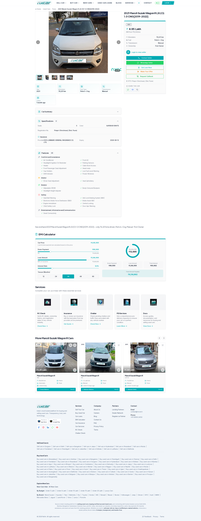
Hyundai (59, 495)
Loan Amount (42, 258)
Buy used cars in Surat (80, 469)
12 (43, 276)
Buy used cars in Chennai (130, 459)
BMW (157, 495)
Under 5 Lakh (50, 491)
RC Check (78, 430)
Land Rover (61, 497)
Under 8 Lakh (61, 491)
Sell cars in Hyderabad (106, 446)
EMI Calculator (80, 420)
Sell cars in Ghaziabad (123, 446)
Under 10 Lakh (73, 491)
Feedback (147, 516)
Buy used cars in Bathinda (68, 472)
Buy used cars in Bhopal (62, 464)
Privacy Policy (99, 426)
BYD (146, 495)
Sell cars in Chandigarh (62, 449)
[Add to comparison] (70, 345)
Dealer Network (117, 413)
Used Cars (46, 9)
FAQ (95, 423)
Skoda (117, 495)
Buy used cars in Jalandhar (46, 474)
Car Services (79, 426)
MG (97, 495)
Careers (96, 413)
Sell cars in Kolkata (95, 449)
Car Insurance (80, 423)
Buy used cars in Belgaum (66, 474)
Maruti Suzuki (49, 495)
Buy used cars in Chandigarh (110, 459)
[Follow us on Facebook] (39, 427)
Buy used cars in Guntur (126, 472)
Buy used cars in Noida (140, 467)
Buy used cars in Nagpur (103, 467)
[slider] (50, 252)
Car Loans (78, 416)
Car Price (41, 243)
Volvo (70, 497)
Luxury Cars (109, 491)
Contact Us (97, 420)
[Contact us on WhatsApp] (52, 427)
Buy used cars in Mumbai (148, 462)
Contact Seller (146, 58)
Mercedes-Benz (42, 497)
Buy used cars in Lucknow (143, 464)
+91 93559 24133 (136, 417)
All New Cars (53, 487)
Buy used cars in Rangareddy (47, 477)
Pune (54, 9)
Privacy (155, 516)
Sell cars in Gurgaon (44, 446)
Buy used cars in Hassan (144, 472)
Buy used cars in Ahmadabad (47, 459)
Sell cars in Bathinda (127, 449)
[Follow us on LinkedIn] (48, 427)
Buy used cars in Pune (62, 469)
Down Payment (43, 249)
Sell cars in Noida (139, 446)
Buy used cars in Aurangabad (47, 472)
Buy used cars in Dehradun (104, 464)
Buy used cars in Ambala (105, 474)
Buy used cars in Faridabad (46, 462)
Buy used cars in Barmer (124, 474)
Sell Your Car (79, 409)
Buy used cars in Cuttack (106, 472)
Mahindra (72, 495)
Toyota (84, 495)
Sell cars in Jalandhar (79, 449)
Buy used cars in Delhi (149, 459)
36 (68, 276)
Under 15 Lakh (85, 491)
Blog (95, 416)
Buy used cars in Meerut (65, 467)
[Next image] (118, 42)
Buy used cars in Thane (98, 469)
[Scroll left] (159, 338)
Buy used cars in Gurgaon (88, 462)
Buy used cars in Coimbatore (83, 464)
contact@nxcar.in (136, 412)
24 (56, 276)
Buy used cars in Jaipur (124, 464)
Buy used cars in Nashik (122, 467)
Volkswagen (125, 495)
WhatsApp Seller (146, 63)
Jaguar (52, 497)
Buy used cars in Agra (44, 464)
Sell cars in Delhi (58, 446)
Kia (79, 495)
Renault (103, 495)
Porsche (83, 497)
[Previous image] (38, 42)
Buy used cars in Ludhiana (46, 467)
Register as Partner (118, 416)
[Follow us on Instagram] (43, 427)
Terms (96, 430)
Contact (148, 3)
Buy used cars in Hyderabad (109, 462)
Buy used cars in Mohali (84, 467)
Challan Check (80, 433)
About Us (97, 409)
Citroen (140, 495)
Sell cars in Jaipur (90, 446)
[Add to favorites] (75, 345)
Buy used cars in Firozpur (144, 474)
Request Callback (146, 76)
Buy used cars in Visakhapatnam (137, 469)
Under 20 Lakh (97, 491)
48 (81, 276)
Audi (151, 495)
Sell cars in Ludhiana (111, 449)
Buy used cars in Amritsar (67, 459)
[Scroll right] (164, 338)
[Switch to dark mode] (139, 3)
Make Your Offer (147, 71)
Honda (91, 495)
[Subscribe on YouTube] (57, 427)
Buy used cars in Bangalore (88, 459)
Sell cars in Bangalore (73, 446)
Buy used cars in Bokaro (87, 472)
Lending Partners (118, 409)
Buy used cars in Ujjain (116, 469)
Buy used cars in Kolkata (129, 462)
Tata (65, 495)
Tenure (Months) (44, 272)
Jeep (134, 495)
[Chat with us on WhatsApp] (157, 3)
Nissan (110, 495)
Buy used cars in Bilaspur (86, 474)
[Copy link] (75, 370)
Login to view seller (139, 52)
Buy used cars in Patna (45, 469)
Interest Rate (42, 266)
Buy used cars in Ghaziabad (67, 462)
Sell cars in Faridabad (44, 449)
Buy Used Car (80, 413)
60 (93, 276)
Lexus (76, 497)
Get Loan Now (146, 67)
